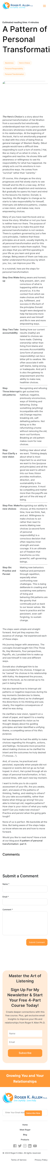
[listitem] (25, 22)
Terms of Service (18, 1160)
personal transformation (14, 74)
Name (5, 884)
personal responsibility (14, 68)
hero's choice (24, 63)
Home (25, 1125)
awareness (9, 63)
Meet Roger (25, 1129)
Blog (25, 1134)
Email (5, 897)
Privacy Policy (41, 1160)
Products (25, 1139)
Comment (7, 909)
